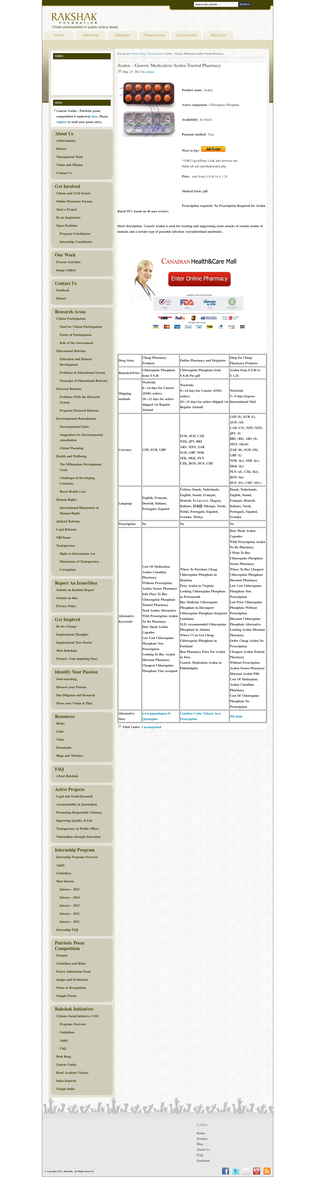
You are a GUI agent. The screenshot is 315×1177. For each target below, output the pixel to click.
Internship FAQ (67, 929)
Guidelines (63, 873)
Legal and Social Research (74, 796)
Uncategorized (151, 726)
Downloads (63, 747)
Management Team (69, 156)
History (61, 148)
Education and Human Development (76, 361)
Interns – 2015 (70, 889)
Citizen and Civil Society (73, 193)
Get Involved (186, 35)
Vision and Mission (69, 164)
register (61, 121)
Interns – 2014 (70, 897)
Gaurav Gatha (66, 1064)
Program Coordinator (75, 233)
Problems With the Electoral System (80, 399)
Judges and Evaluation (72, 979)
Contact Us (64, 172)
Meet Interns (65, 881)
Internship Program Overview (77, 856)
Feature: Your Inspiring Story (77, 658)
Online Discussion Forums (74, 201)
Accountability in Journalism (76, 804)
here (95, 116)
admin (150, 71)
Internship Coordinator (76, 241)
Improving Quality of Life (74, 820)
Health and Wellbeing (71, 456)
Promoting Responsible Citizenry (79, 812)
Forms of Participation (76, 334)
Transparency (65, 545)
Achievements (65, 140)
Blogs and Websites (69, 755)
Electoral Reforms (68, 388)
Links (60, 731)
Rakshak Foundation (105, 22)
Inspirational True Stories (74, 642)
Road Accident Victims (72, 1072)
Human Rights (66, 499)
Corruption (68, 569)
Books (60, 723)
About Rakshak (67, 775)
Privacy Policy (66, 606)
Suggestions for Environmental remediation (81, 437)
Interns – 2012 (70, 913)
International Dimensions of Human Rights (79, 510)
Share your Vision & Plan (74, 703)
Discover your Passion (71, 687)
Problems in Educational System (82, 372)
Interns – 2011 (70, 921)
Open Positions (66, 225)
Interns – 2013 (70, 905)
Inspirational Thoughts (72, 634)
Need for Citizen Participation (81, 326)
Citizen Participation (71, 318)
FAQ (63, 1048)
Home (59, 35)
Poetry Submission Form (73, 971)
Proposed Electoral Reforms (79, 410)
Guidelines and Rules (71, 963)
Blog (200, 1143)
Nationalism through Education (78, 836)
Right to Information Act (77, 553)
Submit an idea (67, 597)
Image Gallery (66, 270)
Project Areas (154, 35)
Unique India (65, 1088)
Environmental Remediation (76, 418)
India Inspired (66, 1080)
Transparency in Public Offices (77, 828)
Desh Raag (63, 1056)
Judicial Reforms (68, 521)
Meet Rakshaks (66, 650)
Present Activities (68, 262)
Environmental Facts (74, 426)
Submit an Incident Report (75, 589)
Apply (60, 865)
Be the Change (66, 626)
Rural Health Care (73, 491)
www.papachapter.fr (156, 713)
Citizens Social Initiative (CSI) (77, 1016)
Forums (202, 1138)
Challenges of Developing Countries (77, 480)
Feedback (62, 290)
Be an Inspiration (68, 217)
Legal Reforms (66, 529)
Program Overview (73, 1024)
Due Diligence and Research (75, 695)
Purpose (62, 955)
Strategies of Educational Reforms (83, 380)
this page (236, 716)
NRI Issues (63, 537)
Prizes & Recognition (71, 987)
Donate (61, 298)
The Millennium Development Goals (80, 467)
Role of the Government (76, 342)
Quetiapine (150, 718)
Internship (91, 35)
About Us (218, 35)
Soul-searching (66, 678)
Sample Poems (66, 995)
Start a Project (66, 209)
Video (60, 739)
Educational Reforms (71, 350)
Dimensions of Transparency (79, 561)
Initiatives (122, 35)
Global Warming (71, 448)
